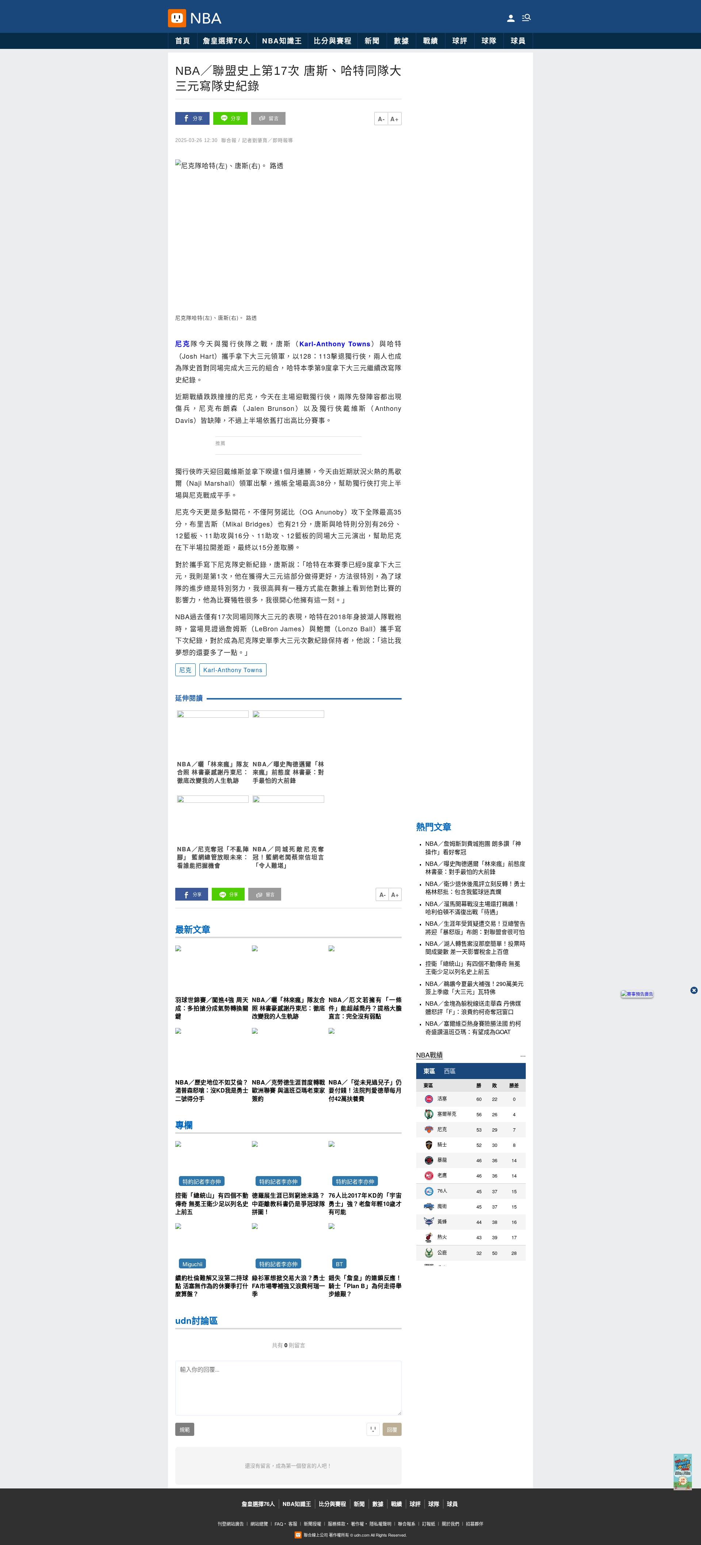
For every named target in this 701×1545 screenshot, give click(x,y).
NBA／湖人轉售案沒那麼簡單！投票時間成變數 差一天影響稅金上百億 (475, 948)
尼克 (185, 670)
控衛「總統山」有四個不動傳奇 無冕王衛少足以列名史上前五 (472, 968)
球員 (518, 41)
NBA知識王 (282, 41)
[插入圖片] (373, 1429)
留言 (274, 118)
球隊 (489, 41)
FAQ (279, 1524)
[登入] (511, 17)
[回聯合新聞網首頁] (177, 18)
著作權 (357, 1524)
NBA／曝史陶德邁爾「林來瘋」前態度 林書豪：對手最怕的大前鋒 (475, 868)
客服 (292, 1524)
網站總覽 (259, 1524)
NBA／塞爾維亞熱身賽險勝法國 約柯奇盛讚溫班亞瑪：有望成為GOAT (473, 1028)
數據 (401, 41)
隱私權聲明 (380, 1524)
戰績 (430, 41)
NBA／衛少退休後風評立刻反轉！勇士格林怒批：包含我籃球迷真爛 (475, 888)
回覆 (392, 1430)
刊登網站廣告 (231, 1524)
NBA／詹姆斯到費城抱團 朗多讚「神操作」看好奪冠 (473, 848)
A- (381, 119)
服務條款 (336, 1524)
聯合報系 (406, 1524)
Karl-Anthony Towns (233, 670)
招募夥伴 (474, 1524)
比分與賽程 (333, 41)
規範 (185, 1430)
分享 (198, 118)
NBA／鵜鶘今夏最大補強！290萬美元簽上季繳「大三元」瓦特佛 (474, 988)
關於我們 (450, 1524)
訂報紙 (428, 1524)
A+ (394, 119)
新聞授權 (312, 1524)
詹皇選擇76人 (227, 41)
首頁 (183, 41)
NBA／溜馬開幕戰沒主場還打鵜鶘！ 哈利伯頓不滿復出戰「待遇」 (472, 908)
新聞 (372, 41)
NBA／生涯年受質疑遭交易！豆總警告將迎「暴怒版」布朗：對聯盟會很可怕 (475, 928)
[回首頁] (204, 18)
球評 (460, 41)
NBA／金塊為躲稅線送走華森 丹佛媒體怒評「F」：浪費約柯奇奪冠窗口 (473, 1007)
